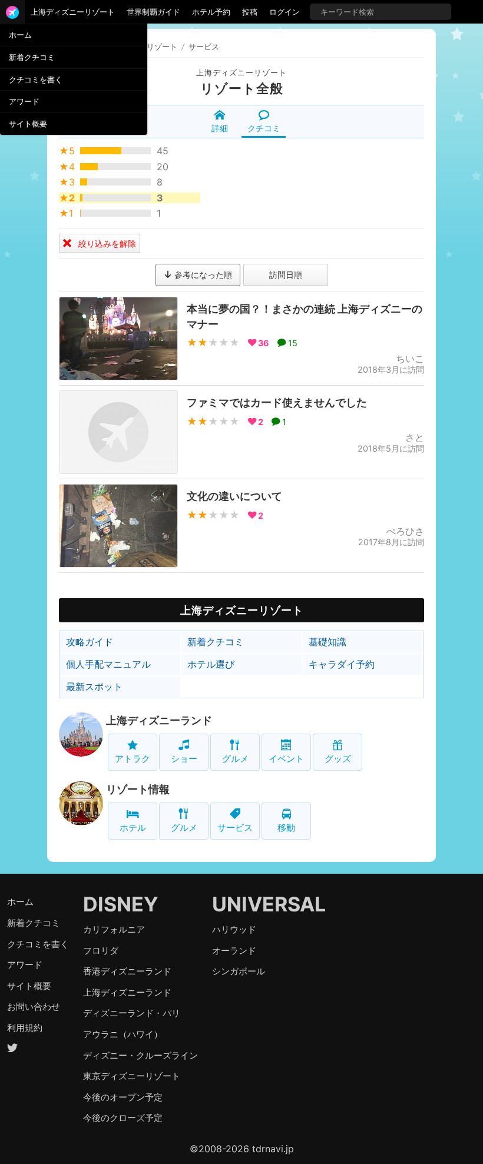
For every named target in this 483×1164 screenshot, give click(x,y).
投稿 (249, 11)
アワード (24, 101)
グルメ (235, 758)
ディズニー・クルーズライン (140, 1055)
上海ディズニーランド (159, 720)
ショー (184, 758)
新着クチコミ (32, 57)
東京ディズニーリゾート (131, 1076)
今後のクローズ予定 (123, 1117)
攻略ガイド (89, 642)
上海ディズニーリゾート (73, 11)
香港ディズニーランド (127, 971)
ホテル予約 (211, 11)
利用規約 (24, 1027)
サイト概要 (28, 123)
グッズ (338, 758)
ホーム (20, 34)
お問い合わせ (33, 1006)
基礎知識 (327, 642)
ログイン (284, 11)
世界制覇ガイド (153, 11)
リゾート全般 (241, 88)
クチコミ (263, 128)
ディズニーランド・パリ (131, 1013)
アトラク (132, 758)
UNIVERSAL (269, 904)
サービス (235, 827)
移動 (286, 827)
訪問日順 (285, 275)
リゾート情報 (138, 789)
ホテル (133, 827)
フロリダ (100, 950)
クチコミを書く (35, 79)
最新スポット (94, 686)
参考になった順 (202, 275)
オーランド (234, 950)
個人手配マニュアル (108, 664)
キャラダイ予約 (342, 664)
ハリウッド (234, 929)
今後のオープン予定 (123, 1097)
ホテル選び (210, 664)
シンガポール (238, 971)
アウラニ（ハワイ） (123, 1034)
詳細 (219, 128)
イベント (286, 758)
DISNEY (120, 904)
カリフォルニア (114, 929)
